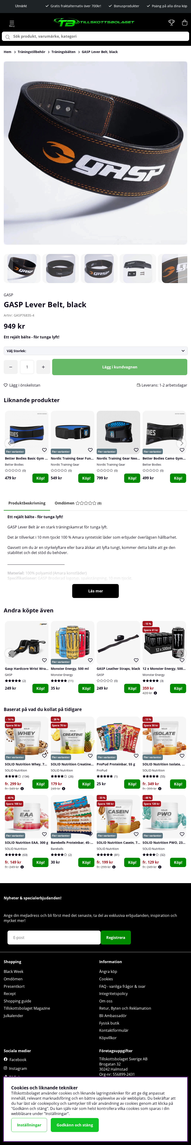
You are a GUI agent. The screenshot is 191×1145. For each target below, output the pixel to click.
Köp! (40, 478)
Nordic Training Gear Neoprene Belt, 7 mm (131, 458)
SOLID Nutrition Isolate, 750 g (166, 764)
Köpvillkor (108, 1037)
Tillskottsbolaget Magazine (27, 1008)
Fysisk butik (109, 1023)
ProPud (102, 770)
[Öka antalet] (43, 367)
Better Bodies (14, 464)
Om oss (106, 1001)
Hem (7, 52)
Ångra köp (108, 971)
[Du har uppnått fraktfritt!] (11, 367)
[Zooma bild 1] (95, 153)
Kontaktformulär (114, 1030)
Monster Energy (62, 675)
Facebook (18, 1059)
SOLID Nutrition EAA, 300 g (26, 842)
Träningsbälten (63, 52)
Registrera (115, 937)
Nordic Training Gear (65, 464)
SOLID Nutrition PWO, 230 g (165, 842)
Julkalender (13, 1015)
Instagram (18, 1068)
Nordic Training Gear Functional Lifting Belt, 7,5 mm (92, 458)
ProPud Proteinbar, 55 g (116, 764)
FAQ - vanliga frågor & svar (122, 986)
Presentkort (14, 986)
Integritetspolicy (113, 993)
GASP (8, 294)
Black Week (13, 971)
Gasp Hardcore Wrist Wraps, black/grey (36, 668)
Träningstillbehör (31, 52)
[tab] (78, 503)
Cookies (106, 978)
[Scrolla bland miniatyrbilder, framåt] (182, 268)
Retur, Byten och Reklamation (125, 1008)
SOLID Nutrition (16, 770)
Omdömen (13, 978)
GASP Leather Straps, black (118, 668)
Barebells (57, 849)
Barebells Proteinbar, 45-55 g (74, 842)
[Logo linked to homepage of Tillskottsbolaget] (94, 22)
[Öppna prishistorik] (155, 693)
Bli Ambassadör (113, 1015)
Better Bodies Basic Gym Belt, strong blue (38, 458)
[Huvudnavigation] (12, 22)
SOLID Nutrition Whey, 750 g (28, 764)
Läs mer (95, 591)
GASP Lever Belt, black (100, 52)
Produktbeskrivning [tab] (26, 503)
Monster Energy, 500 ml (70, 668)
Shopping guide (17, 1001)
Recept (10, 993)
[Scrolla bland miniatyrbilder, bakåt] (8, 268)
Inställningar (29, 1125)
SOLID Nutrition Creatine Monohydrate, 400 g (87, 764)
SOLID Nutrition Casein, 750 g (120, 842)
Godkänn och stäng (75, 1125)
